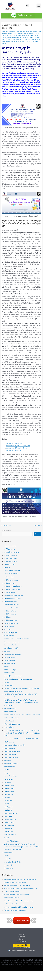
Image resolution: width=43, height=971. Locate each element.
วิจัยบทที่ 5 (7, 797)
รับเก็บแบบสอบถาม (9, 748)
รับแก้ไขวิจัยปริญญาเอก (11, 763)
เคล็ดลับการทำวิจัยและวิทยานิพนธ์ (16, 448)
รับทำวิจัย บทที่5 (8, 685)
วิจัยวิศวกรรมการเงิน (10, 819)
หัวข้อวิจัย (7, 838)
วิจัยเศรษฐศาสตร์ (9, 825)
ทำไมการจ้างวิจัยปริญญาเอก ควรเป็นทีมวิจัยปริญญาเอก (20, 888)
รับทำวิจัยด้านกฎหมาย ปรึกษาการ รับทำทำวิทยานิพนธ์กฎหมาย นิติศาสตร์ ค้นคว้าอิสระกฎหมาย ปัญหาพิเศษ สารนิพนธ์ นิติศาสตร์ (21, 702)
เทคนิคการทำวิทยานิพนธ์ (13, 450)
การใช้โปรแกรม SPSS (10, 620)
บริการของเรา (21, 941)
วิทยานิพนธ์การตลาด (10, 835)
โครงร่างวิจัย (7, 859)
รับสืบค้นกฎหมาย (9, 742)
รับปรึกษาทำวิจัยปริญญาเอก (12, 718)
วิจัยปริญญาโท (26, 41)
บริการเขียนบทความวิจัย (11, 648)
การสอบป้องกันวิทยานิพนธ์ (11, 608)
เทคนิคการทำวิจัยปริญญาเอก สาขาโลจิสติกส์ (17, 885)
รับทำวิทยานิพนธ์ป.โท (8, 41)
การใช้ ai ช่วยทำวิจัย (10, 611)
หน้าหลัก (21, 934)
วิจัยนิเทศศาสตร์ (8, 794)
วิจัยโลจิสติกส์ (8, 828)
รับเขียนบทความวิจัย (10, 754)
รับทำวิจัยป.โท (36, 39)
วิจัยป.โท (18, 41)
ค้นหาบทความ (6, 530)
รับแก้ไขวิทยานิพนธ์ (9, 767)
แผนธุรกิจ (6, 856)
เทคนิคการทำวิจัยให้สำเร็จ (14, 443)
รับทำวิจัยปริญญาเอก (10, 708)
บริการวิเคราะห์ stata (10, 645)
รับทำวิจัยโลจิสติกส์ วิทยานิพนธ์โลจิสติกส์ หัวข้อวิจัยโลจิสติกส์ (22, 715)
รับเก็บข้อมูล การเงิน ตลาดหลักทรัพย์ (14, 745)
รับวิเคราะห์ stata (9, 727)
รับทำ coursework (9, 660)
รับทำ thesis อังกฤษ (10, 670)
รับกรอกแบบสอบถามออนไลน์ (12, 654)
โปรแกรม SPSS (8, 868)
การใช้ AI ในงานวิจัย (10, 614)
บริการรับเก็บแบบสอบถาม (11, 642)
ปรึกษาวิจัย (7, 651)
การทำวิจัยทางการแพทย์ (11, 574)
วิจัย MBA (7, 770)
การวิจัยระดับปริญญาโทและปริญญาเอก (18, 446)
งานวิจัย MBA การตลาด (11, 623)
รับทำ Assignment (9, 657)
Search (37, 534)
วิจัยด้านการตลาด (9, 788)
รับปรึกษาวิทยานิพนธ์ (10, 721)
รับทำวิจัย (6, 682)
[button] (27, 5)
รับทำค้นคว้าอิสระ (9, 673)
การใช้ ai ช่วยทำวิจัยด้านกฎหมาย (14, 904)
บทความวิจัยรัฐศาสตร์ (10, 632)
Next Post (38, 525)
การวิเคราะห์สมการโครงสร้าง (12, 598)
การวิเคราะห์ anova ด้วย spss (13, 586)
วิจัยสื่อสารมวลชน (9, 822)
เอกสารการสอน (8, 852)
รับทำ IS (6, 666)
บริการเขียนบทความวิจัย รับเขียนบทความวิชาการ (18, 901)
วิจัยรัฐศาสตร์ (8, 816)
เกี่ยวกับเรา (21, 937)
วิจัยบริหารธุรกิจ (8, 801)
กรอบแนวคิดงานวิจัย (10, 546)
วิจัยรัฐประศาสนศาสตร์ (10, 813)
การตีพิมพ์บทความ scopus (12, 552)
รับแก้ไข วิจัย (7, 760)
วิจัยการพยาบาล (8, 779)
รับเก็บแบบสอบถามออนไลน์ (12, 751)
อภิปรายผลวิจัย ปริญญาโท (11, 841)
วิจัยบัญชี (6, 804)
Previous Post (6, 525)
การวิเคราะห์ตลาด (9, 592)
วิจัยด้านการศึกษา (9, 791)
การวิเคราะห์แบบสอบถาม (11, 605)
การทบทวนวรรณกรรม (10, 555)
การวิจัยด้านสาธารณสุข (11, 580)
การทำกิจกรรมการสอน (10, 561)
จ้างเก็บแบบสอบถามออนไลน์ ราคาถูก (15, 910)
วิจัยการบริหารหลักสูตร (10, 776)
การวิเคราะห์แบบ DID (10, 601)
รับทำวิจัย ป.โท (26, 39)
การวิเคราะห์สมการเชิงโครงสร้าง (13, 595)
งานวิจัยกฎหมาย (9, 626)
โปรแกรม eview (9, 865)
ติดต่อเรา (21, 939)
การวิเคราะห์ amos (9, 583)
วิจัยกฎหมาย (7, 773)
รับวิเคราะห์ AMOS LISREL (12, 724)
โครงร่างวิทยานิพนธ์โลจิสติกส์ (12, 862)
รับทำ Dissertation (9, 663)
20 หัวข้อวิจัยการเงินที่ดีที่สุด (12, 891)
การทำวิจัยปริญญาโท (14, 39)
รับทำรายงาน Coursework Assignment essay (18, 679)
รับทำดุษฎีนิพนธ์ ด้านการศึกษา (13, 676)
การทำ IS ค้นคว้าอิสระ (10, 558)
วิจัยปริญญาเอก (8, 807)
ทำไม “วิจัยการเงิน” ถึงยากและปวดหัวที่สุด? (17, 894)
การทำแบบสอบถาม (9, 577)
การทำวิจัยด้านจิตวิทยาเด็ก (12, 571)
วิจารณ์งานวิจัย (8, 832)
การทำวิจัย (7, 567)
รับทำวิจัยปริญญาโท (10, 712)
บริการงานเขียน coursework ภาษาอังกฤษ (16, 639)
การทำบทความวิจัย (9, 564)
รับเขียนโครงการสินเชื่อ (11, 757)
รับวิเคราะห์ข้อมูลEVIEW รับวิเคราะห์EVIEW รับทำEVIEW (21, 739)
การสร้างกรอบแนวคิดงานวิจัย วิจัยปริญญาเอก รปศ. (19, 907)
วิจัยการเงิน (7, 782)
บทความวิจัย (7, 629)
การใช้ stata (7, 617)
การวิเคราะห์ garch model (12, 589)
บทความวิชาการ (9, 636)
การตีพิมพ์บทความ (9, 549)
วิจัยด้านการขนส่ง (9, 785)
